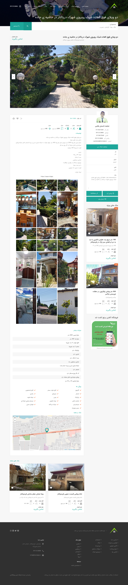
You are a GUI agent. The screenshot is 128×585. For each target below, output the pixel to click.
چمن (55, 397)
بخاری (31, 394)
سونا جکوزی (53, 401)
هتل (78, 554)
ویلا (79, 557)
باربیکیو (54, 394)
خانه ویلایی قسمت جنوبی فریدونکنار (69, 494)
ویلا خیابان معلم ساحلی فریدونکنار (31, 494)
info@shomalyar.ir (35, 555)
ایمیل (115, 159)
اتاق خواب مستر (52, 390)
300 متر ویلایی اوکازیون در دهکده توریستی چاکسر (104, 292)
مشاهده (66, 485)
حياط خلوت (30, 397)
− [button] (14, 420)
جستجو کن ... (112, 24)
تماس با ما (28, 6)
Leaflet (65, 449)
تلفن (115, 167)
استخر (77, 394)
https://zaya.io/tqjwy (47, 177)
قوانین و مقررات (112, 543)
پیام (115, 175)
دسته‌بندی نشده (75, 565)
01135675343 (99, 130)
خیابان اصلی (75, 401)
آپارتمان (77, 552)
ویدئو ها (97, 546)
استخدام (98, 540)
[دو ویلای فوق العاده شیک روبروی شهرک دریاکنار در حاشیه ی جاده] (47, 430)
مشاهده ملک (102, 231)
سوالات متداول (38, 6)
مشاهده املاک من (102, 147)
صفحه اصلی (85, 6)
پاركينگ (77, 397)
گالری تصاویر (113, 546)
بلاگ (45, 6)
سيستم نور (76, 404)
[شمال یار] (114, 10)
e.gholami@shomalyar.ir (100, 141)
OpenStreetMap (72, 449)
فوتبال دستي (30, 404)
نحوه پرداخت (113, 549)
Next (114, 76)
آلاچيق (77, 390)
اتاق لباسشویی (29, 390)
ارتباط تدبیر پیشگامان (16, 575)
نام (115, 152)
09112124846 (14, 6)
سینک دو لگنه (52, 404)
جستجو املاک (75, 6)
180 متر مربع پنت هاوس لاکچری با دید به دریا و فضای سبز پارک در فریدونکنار (102, 241)
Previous (13, 76)
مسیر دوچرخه (75, 408)
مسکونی (77, 549)
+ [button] (14, 418)
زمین (78, 546)
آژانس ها (114, 552)
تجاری (78, 544)
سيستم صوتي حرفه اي (27, 401)
